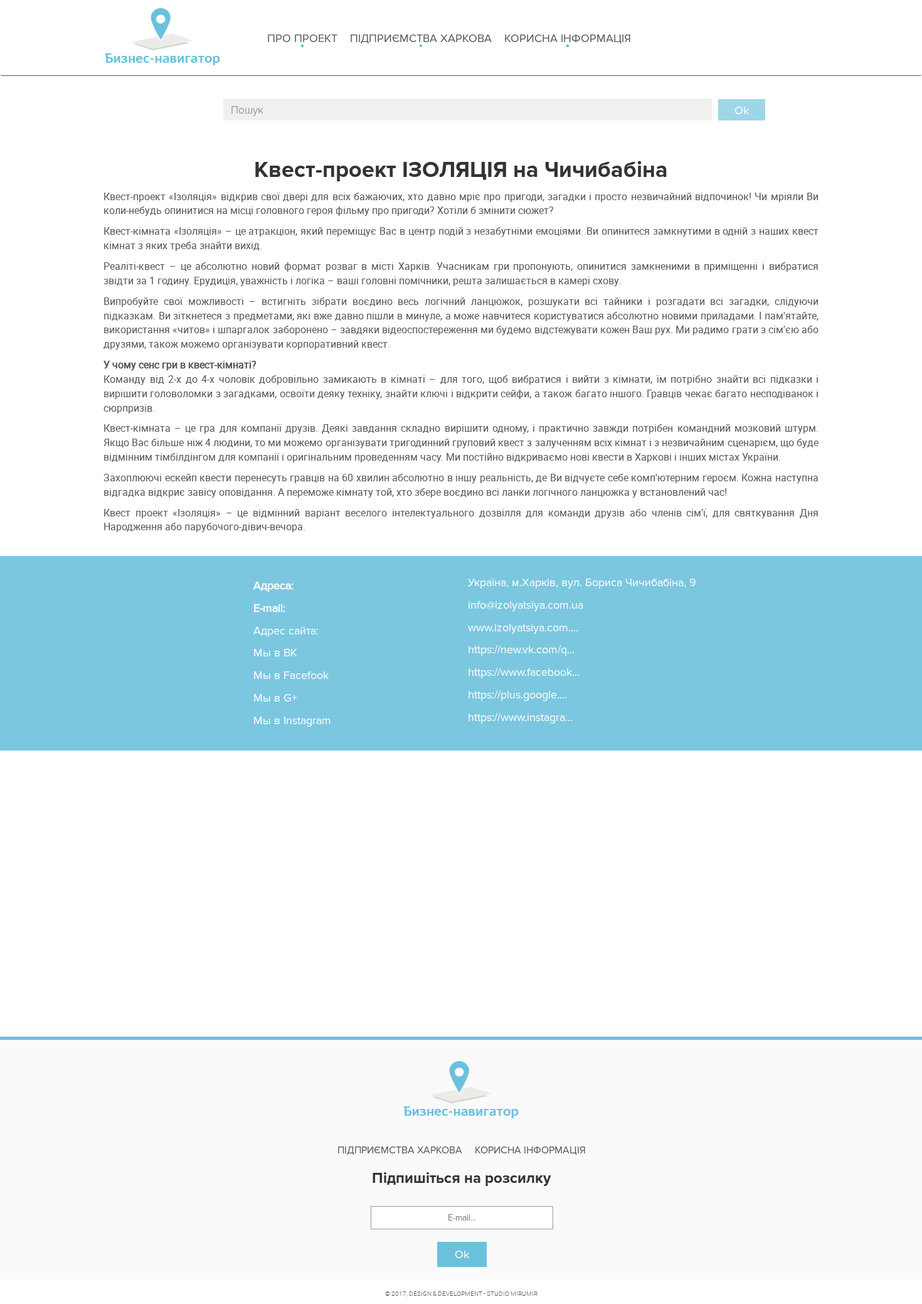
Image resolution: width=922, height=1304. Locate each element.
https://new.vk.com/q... (521, 649)
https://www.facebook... (524, 672)
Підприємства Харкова (421, 38)
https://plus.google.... (517, 695)
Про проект (302, 38)
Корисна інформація (567, 38)
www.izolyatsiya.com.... (523, 627)
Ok (462, 1254)
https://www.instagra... (520, 717)
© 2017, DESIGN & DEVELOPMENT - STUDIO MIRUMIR (461, 1293)
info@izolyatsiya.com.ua (525, 605)
